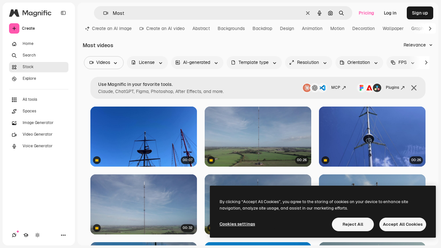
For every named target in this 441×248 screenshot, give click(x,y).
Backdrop (262, 28)
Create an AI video (165, 28)
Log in (390, 13)
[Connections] (14, 235)
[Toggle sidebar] (63, 13)
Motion (337, 28)
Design (287, 28)
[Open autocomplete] (103, 13)
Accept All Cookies (403, 224)
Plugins (392, 87)
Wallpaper (393, 28)
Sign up (420, 13)
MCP (335, 87)
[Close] (414, 88)
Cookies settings (237, 224)
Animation (312, 28)
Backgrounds (231, 28)
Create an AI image (112, 28)
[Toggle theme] (37, 235)
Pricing (366, 13)
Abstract (201, 28)
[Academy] (26, 235)
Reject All (353, 224)
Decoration (363, 28)
